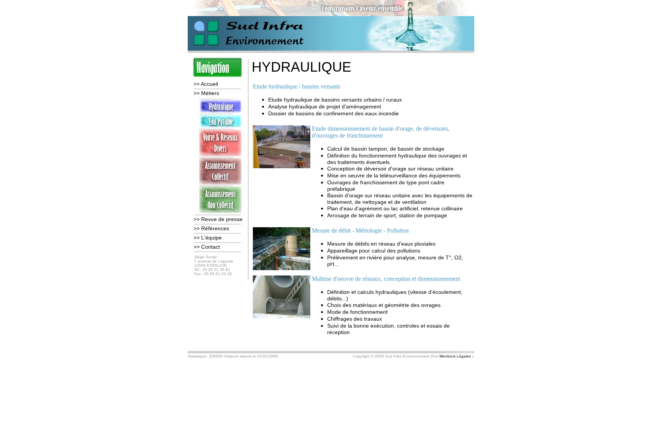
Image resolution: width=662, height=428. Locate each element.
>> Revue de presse (218, 219)
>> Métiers (206, 93)
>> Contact (206, 247)
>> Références (211, 228)
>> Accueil (205, 84)
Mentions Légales (455, 356)
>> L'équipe (207, 237)
